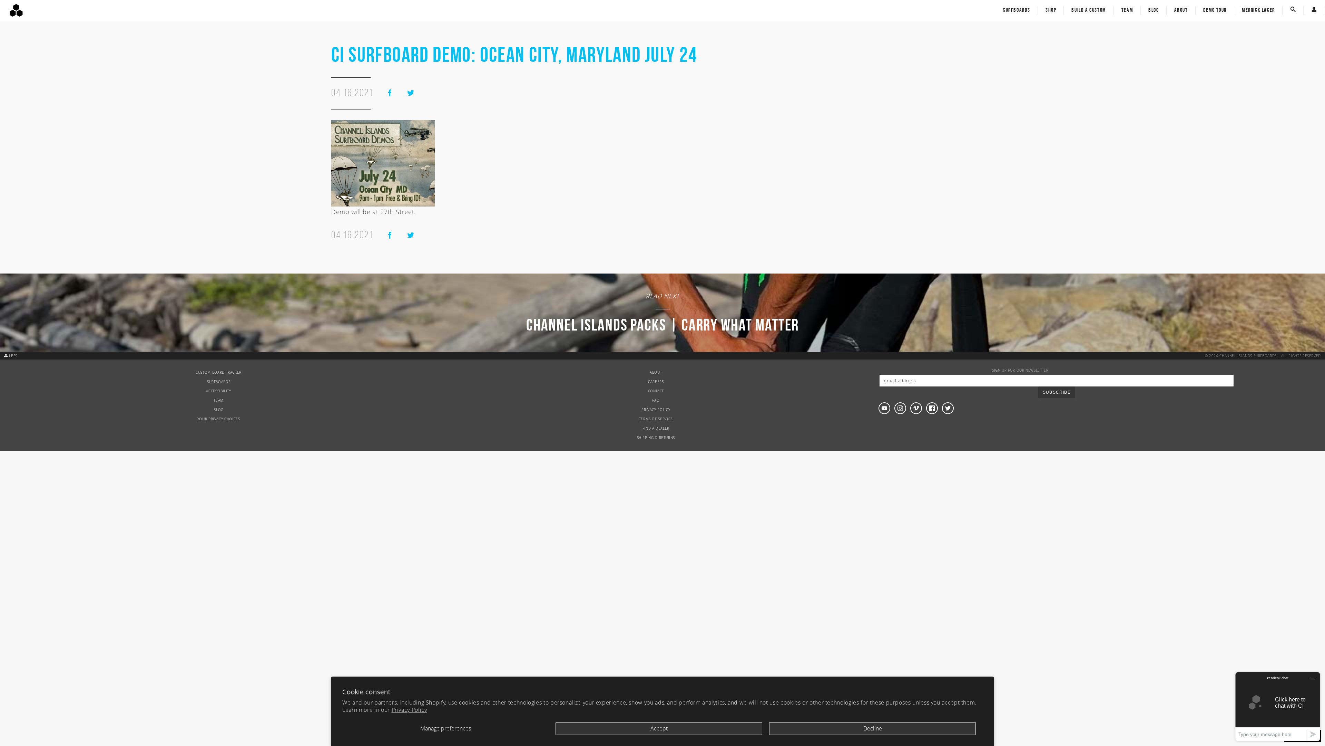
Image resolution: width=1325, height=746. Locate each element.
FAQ (655, 400)
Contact (656, 391)
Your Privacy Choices (218, 419)
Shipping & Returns (656, 438)
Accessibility (218, 391)
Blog (1153, 10)
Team (1127, 10)
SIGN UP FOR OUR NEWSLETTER (1020, 370)
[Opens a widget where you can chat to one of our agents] (1278, 706)
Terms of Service (656, 419)
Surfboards (1016, 10)
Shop (1051, 10)
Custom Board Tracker (219, 372)
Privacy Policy (409, 710)
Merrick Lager (1258, 10)
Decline (872, 728)
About (1181, 10)
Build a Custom (1088, 10)
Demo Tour (1215, 10)
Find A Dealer (655, 428)
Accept (659, 728)
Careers (656, 382)
